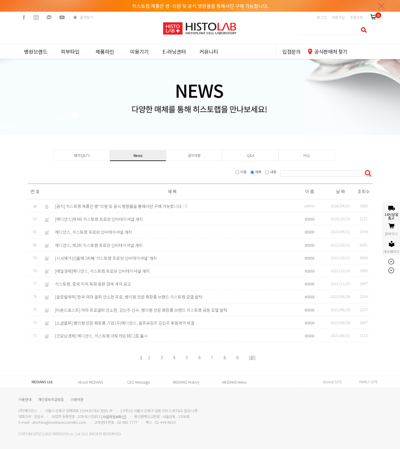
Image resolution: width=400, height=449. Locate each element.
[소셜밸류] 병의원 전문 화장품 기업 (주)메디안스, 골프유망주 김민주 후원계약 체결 (124, 323)
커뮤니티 (208, 51)
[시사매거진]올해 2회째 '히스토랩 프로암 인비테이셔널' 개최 (106, 258)
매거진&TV (82, 155)
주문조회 (356, 17)
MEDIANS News (234, 382)
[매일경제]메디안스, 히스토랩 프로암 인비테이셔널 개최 (102, 271)
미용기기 (139, 51)
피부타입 (70, 51)
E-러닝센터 (174, 51)
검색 (362, 30)
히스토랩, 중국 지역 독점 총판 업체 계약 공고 (93, 284)
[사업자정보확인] (113, 416)
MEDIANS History (186, 382)
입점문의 (291, 51)
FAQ (306, 155)
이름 (243, 171)
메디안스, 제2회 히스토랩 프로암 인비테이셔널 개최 (99, 245)
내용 (273, 171)
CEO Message (138, 382)
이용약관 (77, 399)
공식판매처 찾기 (330, 51)
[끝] (252, 357)
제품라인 (104, 51)
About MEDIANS (90, 382)
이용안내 (24, 399)
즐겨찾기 (86, 17)
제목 (258, 171)
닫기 (381, 5)
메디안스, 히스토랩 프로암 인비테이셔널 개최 (93, 232)
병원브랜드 (35, 51)
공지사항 (194, 155)
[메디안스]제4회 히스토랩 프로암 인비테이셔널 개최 (99, 219)
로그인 (322, 17)
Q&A (250, 155)
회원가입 (338, 17)
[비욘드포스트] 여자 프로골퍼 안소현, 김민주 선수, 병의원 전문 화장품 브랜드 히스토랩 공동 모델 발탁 (141, 310)
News (138, 155)
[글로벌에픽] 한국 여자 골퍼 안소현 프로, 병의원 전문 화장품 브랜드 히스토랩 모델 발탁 (128, 297)
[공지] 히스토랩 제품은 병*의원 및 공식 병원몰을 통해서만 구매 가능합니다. (118, 206)
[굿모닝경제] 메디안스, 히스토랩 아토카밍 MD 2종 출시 (101, 336)
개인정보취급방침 (51, 399)
